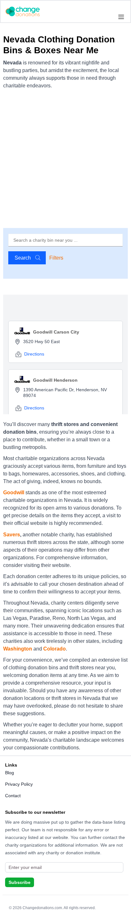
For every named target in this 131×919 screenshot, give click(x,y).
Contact (13, 795)
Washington (17, 648)
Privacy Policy (19, 784)
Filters (56, 258)
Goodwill (13, 492)
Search (23, 258)
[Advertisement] (65, 158)
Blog (9, 772)
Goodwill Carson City (56, 332)
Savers (11, 534)
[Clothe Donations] (30, 11)
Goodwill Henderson (55, 380)
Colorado (54, 648)
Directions (34, 354)
